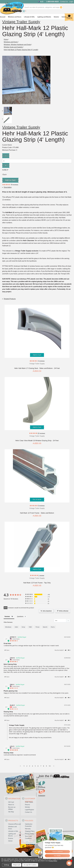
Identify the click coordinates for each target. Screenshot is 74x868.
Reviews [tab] (7, 616)
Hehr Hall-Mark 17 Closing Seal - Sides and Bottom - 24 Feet (37, 368)
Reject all (16, 865)
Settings (6, 865)
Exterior (56, 17)
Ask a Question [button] (47, 611)
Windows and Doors (14, 17)
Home (6, 39)
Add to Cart (37, 355)
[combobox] (42, 7)
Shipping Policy (30, 831)
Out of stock (37, 499)
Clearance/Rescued (13, 824)
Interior (64, 17)
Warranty (28, 828)
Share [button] (7, 650)
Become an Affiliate (11, 808)
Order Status (29, 802)
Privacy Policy (29, 834)
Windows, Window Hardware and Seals (17, 44)
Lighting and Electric (44, 17)
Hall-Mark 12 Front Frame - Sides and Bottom (37, 513)
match (45, 627)
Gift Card (11, 802)
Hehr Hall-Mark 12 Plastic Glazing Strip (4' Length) (21, 50)
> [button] (53, 766)
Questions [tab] (20, 616)
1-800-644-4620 (52, 2)
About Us (11, 804)
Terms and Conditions (28, 837)
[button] (66, 650)
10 (49, 766)
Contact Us (64, 1)
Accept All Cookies (30, 865)
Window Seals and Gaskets (13, 47)
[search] (61, 7)
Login (71, 1)
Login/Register (29, 809)
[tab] (10, 299)
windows (8, 627)
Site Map (11, 812)
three (37, 627)
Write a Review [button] (63, 611)
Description (8, 187)
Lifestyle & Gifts (29, 17)
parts (53, 627)
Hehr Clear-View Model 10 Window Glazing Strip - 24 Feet (37, 441)
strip (23, 627)
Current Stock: (7, 145)
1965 (30, 627)
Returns (27, 804)
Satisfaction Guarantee (28, 825)
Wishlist (27, 807)
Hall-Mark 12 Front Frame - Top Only (37, 583)
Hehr (16, 627)
